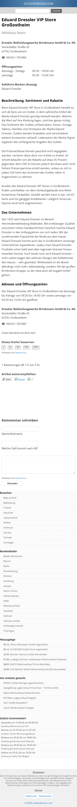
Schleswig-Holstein (13, 625)
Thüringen (8, 630)
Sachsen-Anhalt (11, 621)
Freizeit (7, 507)
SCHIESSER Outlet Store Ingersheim (29, 649)
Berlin (6, 566)
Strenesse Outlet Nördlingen (15, 756)
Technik (7, 537)
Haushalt (8, 512)
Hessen (7, 586)
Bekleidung (8, 32)
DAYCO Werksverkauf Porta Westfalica (30, 664)
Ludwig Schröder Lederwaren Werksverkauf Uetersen (38, 659)
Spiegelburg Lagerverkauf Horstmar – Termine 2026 (30, 687)
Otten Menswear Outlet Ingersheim (29, 644)
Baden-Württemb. (13, 556)
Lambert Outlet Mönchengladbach (18, 733)
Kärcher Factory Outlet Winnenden (28, 654)
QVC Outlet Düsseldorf (15, 702)
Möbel (6, 522)
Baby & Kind (9, 497)
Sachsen (7, 615)
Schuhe (7, 532)
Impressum (31, 795)
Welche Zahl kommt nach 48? (20, 448)
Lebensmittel (10, 517)
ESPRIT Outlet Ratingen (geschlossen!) (23, 683)
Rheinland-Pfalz (11, 605)
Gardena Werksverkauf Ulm (15, 726)
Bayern (21, 32)
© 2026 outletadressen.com (38, 802)
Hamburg (8, 581)
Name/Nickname (12, 434)
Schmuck (8, 527)
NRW (6, 601)
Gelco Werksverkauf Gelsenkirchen (21, 692)
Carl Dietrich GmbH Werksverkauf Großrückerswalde (38, 669)
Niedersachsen (11, 596)
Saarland (8, 610)
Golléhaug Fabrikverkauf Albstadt (17, 741)
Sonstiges (8, 542)
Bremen (7, 576)
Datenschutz (21, 352)
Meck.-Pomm (10, 590)
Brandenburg (10, 571)
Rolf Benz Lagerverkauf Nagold (19, 697)
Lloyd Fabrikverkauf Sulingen (18, 707)
